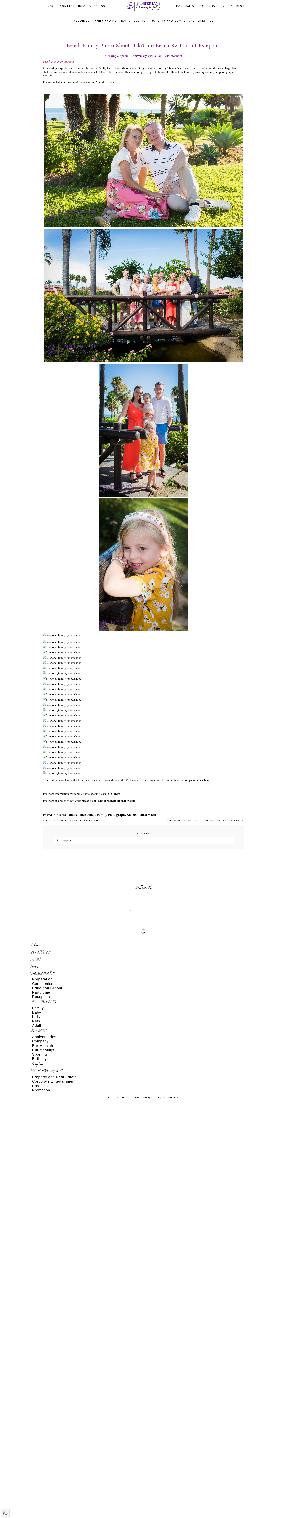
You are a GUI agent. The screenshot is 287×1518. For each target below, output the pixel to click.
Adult (36, 1025)
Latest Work (147, 814)
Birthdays (40, 1059)
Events (140, 21)
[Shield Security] (5, 1512)
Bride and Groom (47, 988)
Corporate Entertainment (54, 1081)
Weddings (81, 21)
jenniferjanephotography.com (117, 800)
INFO (82, 6)
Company (40, 1041)
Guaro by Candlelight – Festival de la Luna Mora (205, 820)
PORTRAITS (185, 6)
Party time (41, 992)
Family (38, 1008)
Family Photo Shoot (81, 814)
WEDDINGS (97, 6)
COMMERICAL (208, 6)
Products (40, 1086)
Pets (36, 1021)
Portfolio (37, 1064)
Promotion (41, 1090)
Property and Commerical (171, 21)
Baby (36, 1012)
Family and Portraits (112, 21)
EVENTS (227, 6)
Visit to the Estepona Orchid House (72, 820)
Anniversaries (44, 1037)
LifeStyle (206, 21)
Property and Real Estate (54, 1077)
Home (52, 6)
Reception (41, 997)
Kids (36, 1017)
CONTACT (67, 6)
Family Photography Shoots (117, 814)
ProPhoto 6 (171, 1097)
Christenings (43, 1050)
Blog (240, 6)
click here (203, 780)
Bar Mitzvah (42, 1046)
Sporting (39, 1054)
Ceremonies (42, 984)
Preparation (42, 979)
